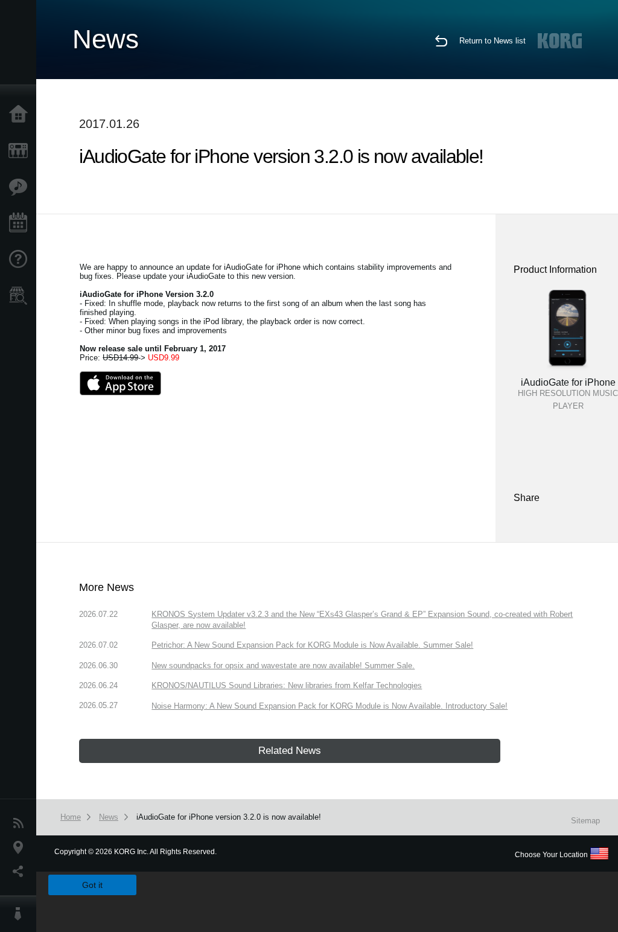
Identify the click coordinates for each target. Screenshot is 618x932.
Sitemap (585, 820)
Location (21, 847)
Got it (92, 885)
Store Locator (21, 296)
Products (21, 151)
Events (21, 223)
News (21, 823)
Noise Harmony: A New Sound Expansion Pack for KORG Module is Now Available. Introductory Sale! (329, 705)
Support (21, 259)
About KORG (21, 914)
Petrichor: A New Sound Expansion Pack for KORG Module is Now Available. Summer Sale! (312, 645)
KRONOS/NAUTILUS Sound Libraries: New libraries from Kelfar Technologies (286, 685)
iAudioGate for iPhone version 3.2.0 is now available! (228, 817)
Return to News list (492, 40)
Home (21, 115)
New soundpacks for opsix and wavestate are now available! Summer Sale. (283, 665)
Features (21, 187)
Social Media (21, 872)
